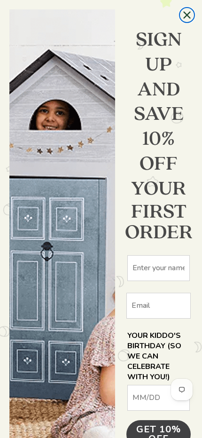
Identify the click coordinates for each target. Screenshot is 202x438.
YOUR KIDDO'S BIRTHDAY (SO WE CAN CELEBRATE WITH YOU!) (154, 356)
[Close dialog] (186, 15)
